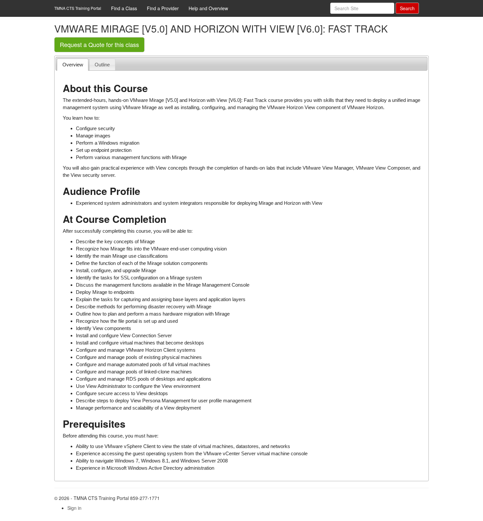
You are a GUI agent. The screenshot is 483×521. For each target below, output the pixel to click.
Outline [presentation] (102, 64)
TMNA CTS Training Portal (77, 8)
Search (407, 8)
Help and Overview (208, 8)
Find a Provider (163, 8)
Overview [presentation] (72, 64)
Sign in (74, 508)
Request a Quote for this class (99, 44)
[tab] (72, 65)
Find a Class (124, 8)
